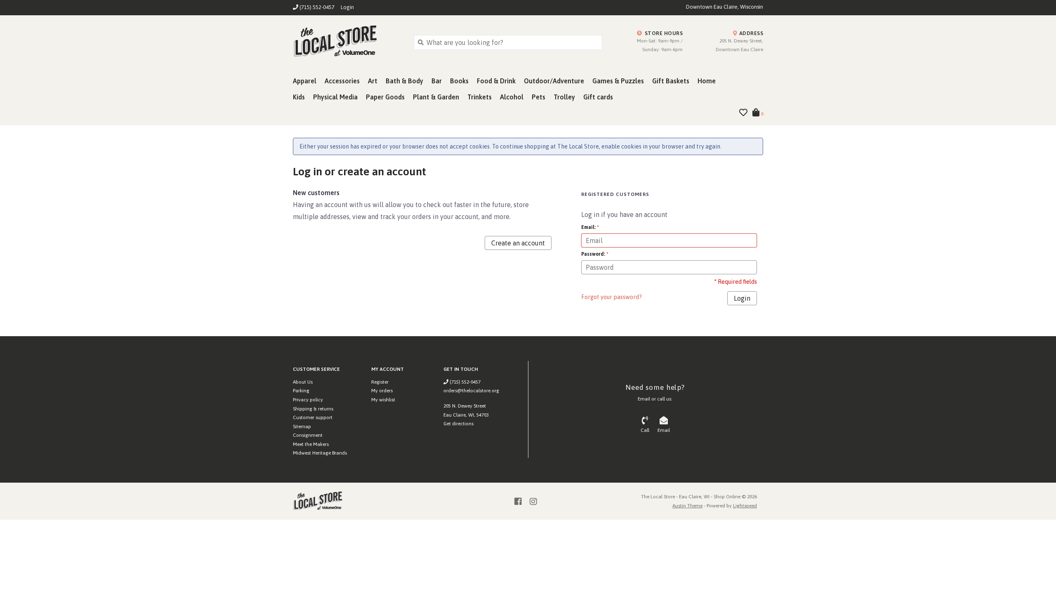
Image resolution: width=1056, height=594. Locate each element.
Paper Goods (385, 97)
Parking (301, 391)
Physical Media (335, 97)
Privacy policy (308, 400)
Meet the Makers (311, 444)
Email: (590, 227)
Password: (594, 254)
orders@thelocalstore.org (471, 391)
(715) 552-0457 (464, 382)
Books (459, 81)
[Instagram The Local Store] (533, 501)
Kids (299, 97)
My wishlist (383, 400)
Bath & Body (404, 81)
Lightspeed (745, 506)
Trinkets (479, 97)
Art (372, 81)
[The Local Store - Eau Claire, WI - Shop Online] (347, 42)
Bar (436, 81)
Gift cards (598, 97)
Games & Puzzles (618, 81)
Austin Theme (687, 506)
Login (347, 7)
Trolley (564, 97)
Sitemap (302, 426)
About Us (303, 382)
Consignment (308, 435)
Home (707, 81)
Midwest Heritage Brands (320, 453)
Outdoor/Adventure (554, 81)
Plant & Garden (436, 97)
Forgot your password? (611, 297)
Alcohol (511, 97)
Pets (538, 97)
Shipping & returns (313, 409)
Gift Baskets (670, 81)
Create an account (518, 243)
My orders (382, 391)
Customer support (312, 417)
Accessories (342, 81)
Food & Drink (496, 81)
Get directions (458, 424)
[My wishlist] (743, 113)
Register (380, 382)
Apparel (304, 81)
